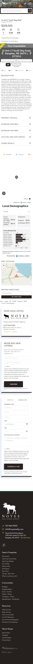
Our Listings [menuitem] (5, 564)
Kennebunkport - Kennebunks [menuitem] (10, 599)
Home (1, 301)
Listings (6, 301)
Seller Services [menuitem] (6, 610)
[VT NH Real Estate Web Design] (16, 648)
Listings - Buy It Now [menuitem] (8, 573)
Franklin (14, 301)
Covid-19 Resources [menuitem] (8, 617)
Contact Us (7, 331)
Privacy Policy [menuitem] (6, 640)
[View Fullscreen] (3, 272)
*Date (5, 420)
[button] (30, 11)
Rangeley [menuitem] (5, 587)
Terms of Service (15, 473)
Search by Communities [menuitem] (9, 559)
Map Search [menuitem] (5, 556)
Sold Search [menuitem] (5, 568)
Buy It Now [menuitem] (5, 571)
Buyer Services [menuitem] (6, 612)
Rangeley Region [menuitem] (7, 589)
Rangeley (20, 301)
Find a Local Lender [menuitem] (8, 615)
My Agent (14, 331)
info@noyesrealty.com (14, 529)
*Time (5, 428)
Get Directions (16, 297)
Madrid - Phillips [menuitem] (7, 594)
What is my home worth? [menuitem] (9, 576)
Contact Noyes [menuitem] (6, 637)
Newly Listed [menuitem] (6, 566)
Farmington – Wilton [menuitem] (8, 596)
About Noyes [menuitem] (6, 633)
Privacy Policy (15, 378)
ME (10, 301)
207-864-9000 (10, 325)
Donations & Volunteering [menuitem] (9, 622)
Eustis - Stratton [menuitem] (7, 592)
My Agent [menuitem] (5, 635)
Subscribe (13, 384)
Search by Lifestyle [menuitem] (8, 561)
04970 (25, 301)
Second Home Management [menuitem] (10, 619)
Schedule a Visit (22, 400)
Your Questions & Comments (12, 435)
